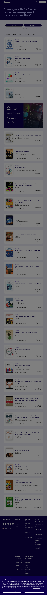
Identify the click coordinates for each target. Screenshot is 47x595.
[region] (23, 585)
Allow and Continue (34, 591)
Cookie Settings (12, 591)
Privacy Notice (36, 587)
